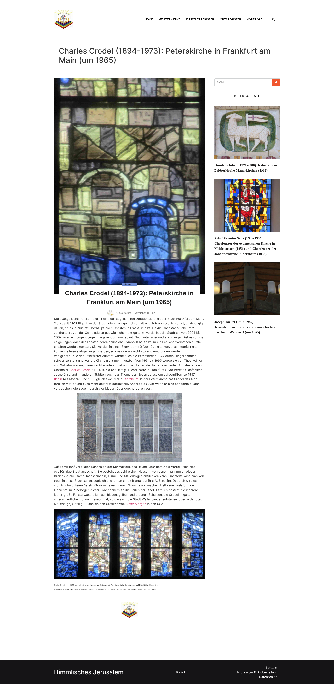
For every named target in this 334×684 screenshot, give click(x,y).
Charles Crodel (80, 370)
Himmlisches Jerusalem (89, 672)
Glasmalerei (129, 284)
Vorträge (254, 19)
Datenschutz (268, 677)
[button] (274, 19)
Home (149, 19)
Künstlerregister (200, 19)
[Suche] (276, 82)
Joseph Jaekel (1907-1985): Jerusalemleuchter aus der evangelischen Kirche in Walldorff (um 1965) (244, 327)
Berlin (58, 379)
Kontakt (271, 667)
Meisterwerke (169, 19)
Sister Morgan (136, 504)
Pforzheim (130, 379)
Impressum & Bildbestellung (257, 672)
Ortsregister (230, 19)
